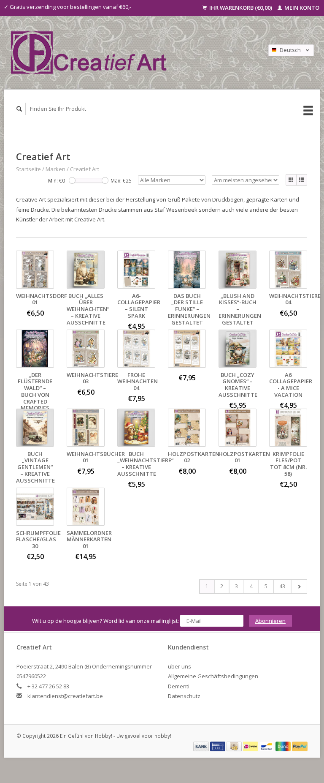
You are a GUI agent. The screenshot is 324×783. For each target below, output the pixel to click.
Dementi (178, 686)
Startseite (28, 169)
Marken (55, 169)
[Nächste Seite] (299, 586)
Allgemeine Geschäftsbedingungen (213, 676)
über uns (179, 666)
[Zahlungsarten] (201, 746)
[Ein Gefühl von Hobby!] (124, 52)
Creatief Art (84, 169)
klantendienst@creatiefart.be (65, 696)
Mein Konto (301, 7)
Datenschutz (184, 696)
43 (282, 586)
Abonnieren (270, 621)
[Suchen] (19, 109)
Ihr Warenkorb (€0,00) (240, 7)
